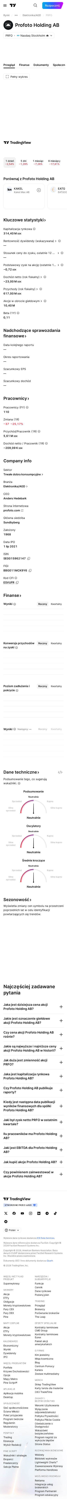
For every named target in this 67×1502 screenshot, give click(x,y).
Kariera (39, 1369)
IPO (5, 1356)
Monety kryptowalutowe (17, 1305)
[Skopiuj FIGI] (30, 570)
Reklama (39, 1480)
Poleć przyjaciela (13, 1415)
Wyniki (7, 1349)
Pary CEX (8, 1309)
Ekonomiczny (10, 1345)
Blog (37, 1362)
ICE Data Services (45, 1238)
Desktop (8, 1397)
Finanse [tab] (24, 65)
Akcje (6, 1294)
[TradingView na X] (5, 1213)
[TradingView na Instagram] (30, 1213)
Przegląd (40, 1305)
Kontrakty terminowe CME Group (46, 1329)
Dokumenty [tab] (41, 65)
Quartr (50, 1260)
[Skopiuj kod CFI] (17, 582)
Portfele (7, 1367)
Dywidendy (9, 1353)
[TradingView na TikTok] (55, 1213)
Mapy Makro (10, 1378)
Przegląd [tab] (9, 65)
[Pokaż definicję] (34, 228)
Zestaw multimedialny (47, 1373)
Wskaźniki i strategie (15, 1455)
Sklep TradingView (45, 1384)
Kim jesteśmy (42, 1354)
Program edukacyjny (46, 1494)
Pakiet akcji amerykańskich (43, 1343)
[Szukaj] (35, 5)
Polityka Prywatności (46, 1415)
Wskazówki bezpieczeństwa (44, 1432)
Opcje (6, 1375)
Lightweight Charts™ (46, 1462)
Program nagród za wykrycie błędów (46, 1439)
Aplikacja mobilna (13, 1393)
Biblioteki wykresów (46, 1458)
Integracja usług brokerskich (44, 1486)
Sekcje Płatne (11, 1466)
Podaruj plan (42, 1294)
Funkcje (39, 1283)
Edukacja (8, 1441)
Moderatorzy (10, 1426)
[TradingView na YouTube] (22, 1213)
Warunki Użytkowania (47, 1405)
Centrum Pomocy (44, 1366)
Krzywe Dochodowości (16, 1371)
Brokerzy (40, 1309)
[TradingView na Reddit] (5, 1221)
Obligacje (8, 1301)
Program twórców (13, 1419)
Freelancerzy (10, 1463)
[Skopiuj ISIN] (28, 558)
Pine (5, 1316)
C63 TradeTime (43, 1391)
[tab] (42, 604)
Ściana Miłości (11, 1411)
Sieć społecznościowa (15, 1407)
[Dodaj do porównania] (39, 190)
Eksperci (8, 1459)
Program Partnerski (46, 1491)
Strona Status (42, 1444)
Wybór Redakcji (12, 1444)
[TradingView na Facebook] (14, 1213)
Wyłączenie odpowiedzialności (45, 1411)
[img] (47, 35)
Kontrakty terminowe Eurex (46, 1336)
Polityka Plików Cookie (47, 1419)
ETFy (6, 1297)
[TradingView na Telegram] (47, 1213)
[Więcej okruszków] (16, 15)
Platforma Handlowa (46, 1469)
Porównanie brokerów (47, 1313)
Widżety (39, 1454)
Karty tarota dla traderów (49, 1388)
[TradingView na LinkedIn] (38, 1213)
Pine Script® (10, 1382)
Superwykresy (11, 1283)
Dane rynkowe (43, 1291)
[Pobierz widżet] (60, 772)
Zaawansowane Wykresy (49, 1466)
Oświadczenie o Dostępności (44, 1425)
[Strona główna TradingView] (13, 5)
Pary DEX (8, 1313)
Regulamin (9, 1422)
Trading (7, 1437)
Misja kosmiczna (44, 1358)
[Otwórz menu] (5, 5)
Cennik (39, 1287)
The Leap (40, 1316)
